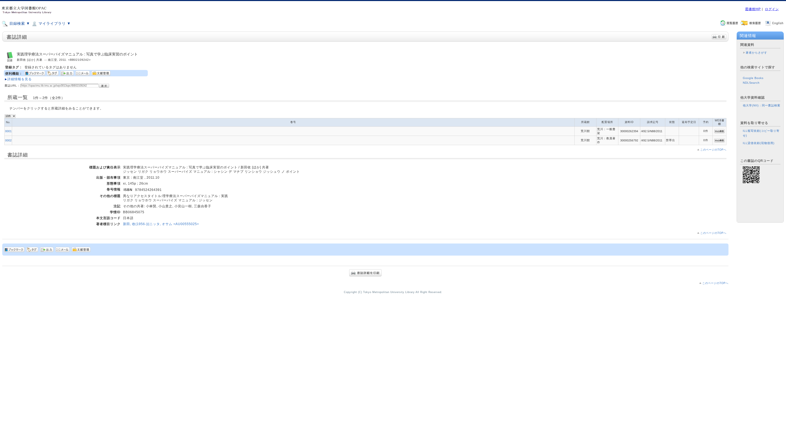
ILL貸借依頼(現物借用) (759, 143)
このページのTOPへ (713, 149)
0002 (8, 140)
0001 (8, 131)
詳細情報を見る (19, 79)
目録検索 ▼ (19, 23)
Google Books (753, 78)
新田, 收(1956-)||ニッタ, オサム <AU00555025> (161, 224)
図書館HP (753, 9)
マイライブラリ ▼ (54, 23)
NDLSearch (751, 82)
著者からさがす (756, 52)
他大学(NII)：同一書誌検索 (761, 105)
